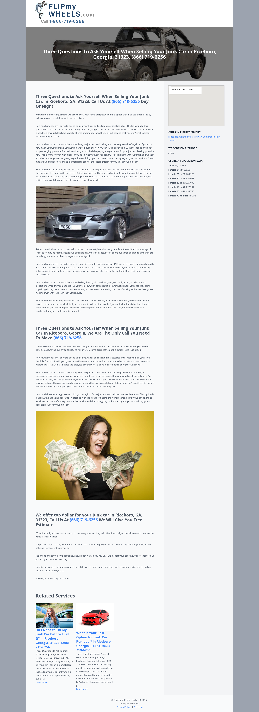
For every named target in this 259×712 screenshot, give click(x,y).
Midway (198, 136)
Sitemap (138, 707)
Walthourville (186, 136)
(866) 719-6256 (126, 101)
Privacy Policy (123, 707)
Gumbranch (209, 136)
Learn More (41, 682)
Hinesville (173, 136)
